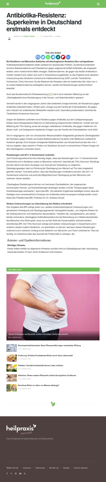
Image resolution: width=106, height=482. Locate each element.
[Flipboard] (63, 57)
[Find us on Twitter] (11, 473)
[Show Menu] (7, 4)
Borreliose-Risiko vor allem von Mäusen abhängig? (38, 385)
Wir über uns (54, 468)
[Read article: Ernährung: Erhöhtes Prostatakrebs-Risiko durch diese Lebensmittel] (11, 358)
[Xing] (58, 57)
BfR (50, 94)
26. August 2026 (25, 389)
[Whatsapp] (48, 57)
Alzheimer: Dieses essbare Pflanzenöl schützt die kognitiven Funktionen (47, 375)
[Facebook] (38, 57)
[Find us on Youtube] (20, 473)
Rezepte (66, 468)
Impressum (27, 468)
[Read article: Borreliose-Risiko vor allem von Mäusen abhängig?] (11, 388)
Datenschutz (40, 468)
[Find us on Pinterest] (16, 473)
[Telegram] (53, 57)
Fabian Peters (29, 36)
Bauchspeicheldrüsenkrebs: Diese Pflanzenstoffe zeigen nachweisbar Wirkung (49, 345)
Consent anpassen (81, 468)
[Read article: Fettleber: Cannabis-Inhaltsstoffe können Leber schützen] (11, 368)
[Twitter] (43, 57)
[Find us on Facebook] (7, 473)
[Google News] (68, 57)
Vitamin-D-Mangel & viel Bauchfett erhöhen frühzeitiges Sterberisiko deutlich (38, 334)
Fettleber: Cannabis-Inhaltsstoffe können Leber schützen (40, 365)
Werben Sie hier (12, 468)
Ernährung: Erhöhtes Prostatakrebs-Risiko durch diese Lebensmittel (45, 355)
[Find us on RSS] (25, 473)
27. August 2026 (15, 337)
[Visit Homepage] (53, 3)
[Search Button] (98, 4)
